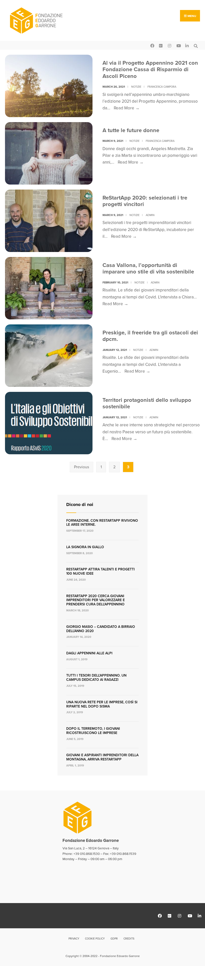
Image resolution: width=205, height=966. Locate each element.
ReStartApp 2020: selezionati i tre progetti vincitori (144, 201)
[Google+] (160, 45)
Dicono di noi (79, 504)
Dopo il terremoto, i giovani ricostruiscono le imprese (93, 730)
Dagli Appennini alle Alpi (89, 653)
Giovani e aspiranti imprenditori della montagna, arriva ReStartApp (102, 757)
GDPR (114, 939)
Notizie (136, 87)
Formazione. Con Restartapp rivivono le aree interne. (102, 522)
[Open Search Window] (195, 45)
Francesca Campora (162, 87)
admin (150, 215)
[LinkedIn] (186, 45)
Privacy (73, 939)
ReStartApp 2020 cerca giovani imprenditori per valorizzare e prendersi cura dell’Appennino (95, 600)
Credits (129, 939)
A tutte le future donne (130, 130)
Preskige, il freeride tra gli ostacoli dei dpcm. (150, 335)
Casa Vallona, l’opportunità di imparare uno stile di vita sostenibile (148, 268)
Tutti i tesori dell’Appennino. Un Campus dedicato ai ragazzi (96, 677)
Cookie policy (95, 939)
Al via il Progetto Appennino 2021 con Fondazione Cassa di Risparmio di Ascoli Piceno (150, 69)
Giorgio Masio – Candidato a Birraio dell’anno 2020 (100, 629)
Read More (127, 108)
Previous (81, 467)
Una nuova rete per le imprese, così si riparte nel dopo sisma (102, 704)
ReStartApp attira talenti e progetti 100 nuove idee (100, 571)
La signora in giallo (85, 547)
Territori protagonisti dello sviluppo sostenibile (146, 403)
